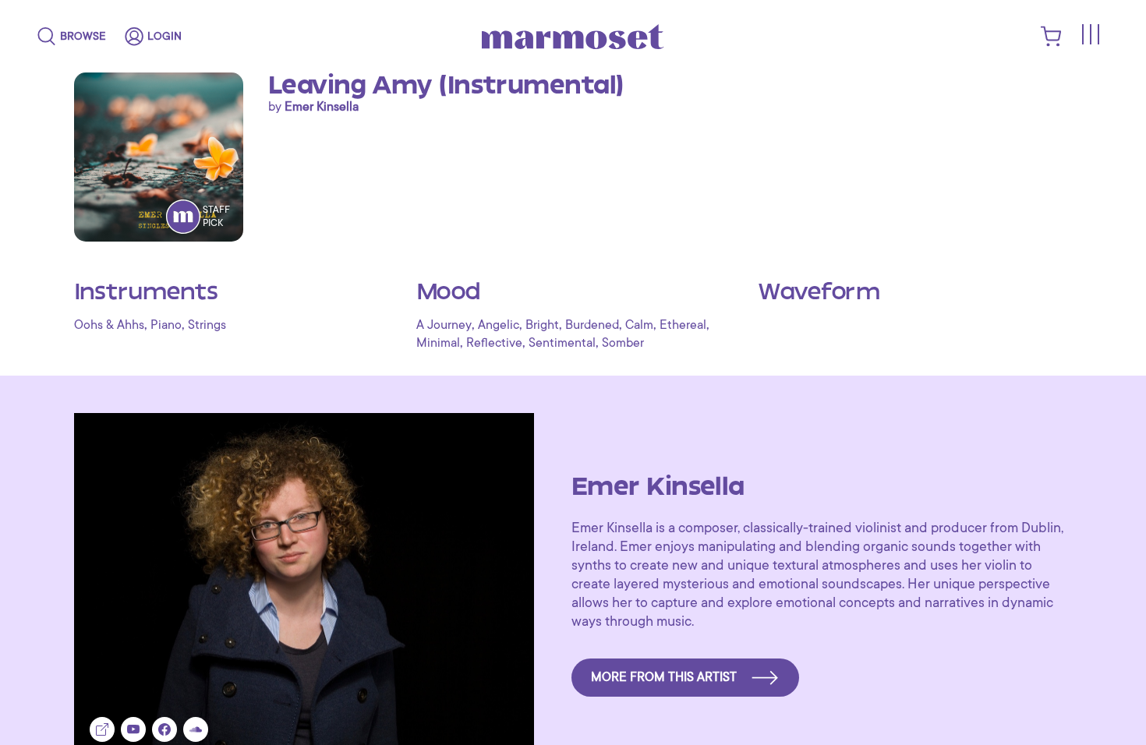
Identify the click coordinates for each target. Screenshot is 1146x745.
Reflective (494, 343)
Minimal (438, 343)
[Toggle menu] (1090, 34)
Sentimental (562, 343)
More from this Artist (664, 677)
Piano (166, 325)
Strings (207, 325)
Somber (623, 343)
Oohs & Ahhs (109, 325)
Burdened (592, 325)
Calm (639, 325)
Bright (542, 325)
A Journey (444, 325)
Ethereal (683, 325)
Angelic (498, 325)
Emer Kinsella (322, 107)
